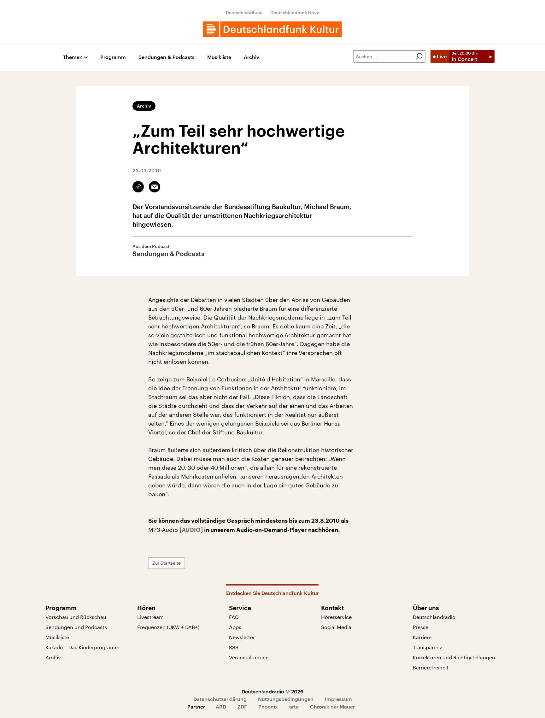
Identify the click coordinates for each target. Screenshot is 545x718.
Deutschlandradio (434, 617)
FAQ (234, 617)
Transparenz (427, 647)
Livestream (150, 617)
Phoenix (268, 706)
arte (294, 706)
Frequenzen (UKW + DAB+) (168, 627)
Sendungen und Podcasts (76, 627)
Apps (235, 627)
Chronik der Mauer (332, 706)
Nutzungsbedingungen (286, 699)
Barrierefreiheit (430, 667)
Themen (73, 57)
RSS (233, 647)
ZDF (242, 706)
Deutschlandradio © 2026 (272, 691)
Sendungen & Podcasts (166, 57)
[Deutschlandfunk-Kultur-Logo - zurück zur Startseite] (272, 29)
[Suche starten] (419, 56)
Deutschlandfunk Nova (294, 12)
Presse (420, 627)
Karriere (422, 637)
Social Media (336, 627)
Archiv (251, 57)
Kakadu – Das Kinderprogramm (82, 647)
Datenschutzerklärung (220, 699)
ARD (221, 706)
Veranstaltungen (249, 657)
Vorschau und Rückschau (75, 617)
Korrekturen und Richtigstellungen (454, 657)
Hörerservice (336, 617)
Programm (113, 57)
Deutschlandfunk (244, 12)
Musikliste (219, 57)
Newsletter (242, 637)
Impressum (338, 699)
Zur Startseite (166, 563)
